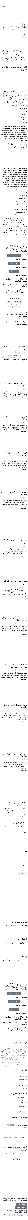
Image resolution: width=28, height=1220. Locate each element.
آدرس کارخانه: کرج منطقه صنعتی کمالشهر (16, 280)
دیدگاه (25, 832)
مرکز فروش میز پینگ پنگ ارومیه (15, 802)
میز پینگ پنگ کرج (17, 661)
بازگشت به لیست (22, 318)
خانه (26, 20)
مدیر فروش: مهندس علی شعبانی (15, 925)
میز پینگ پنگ (22, 20)
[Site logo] (15, 6)
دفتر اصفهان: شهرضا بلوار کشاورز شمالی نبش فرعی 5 (16, 291)
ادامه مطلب (24, 361)
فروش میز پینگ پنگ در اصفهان (14, 301)
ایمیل (25, 858)
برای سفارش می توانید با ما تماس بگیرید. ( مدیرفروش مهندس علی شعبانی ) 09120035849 (16, 248)
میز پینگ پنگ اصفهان (14, 304)
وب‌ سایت (24, 865)
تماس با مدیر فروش (19, 922)
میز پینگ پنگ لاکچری (14, 307)
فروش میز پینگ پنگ (14, 298)
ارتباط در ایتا (22, 956)
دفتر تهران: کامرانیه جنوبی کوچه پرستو (14, 285)
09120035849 (21, 259)
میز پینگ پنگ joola (22, 413)
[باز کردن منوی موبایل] (23, 6)
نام (26, 851)
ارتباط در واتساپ (20, 939)
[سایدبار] (26, 1218)
